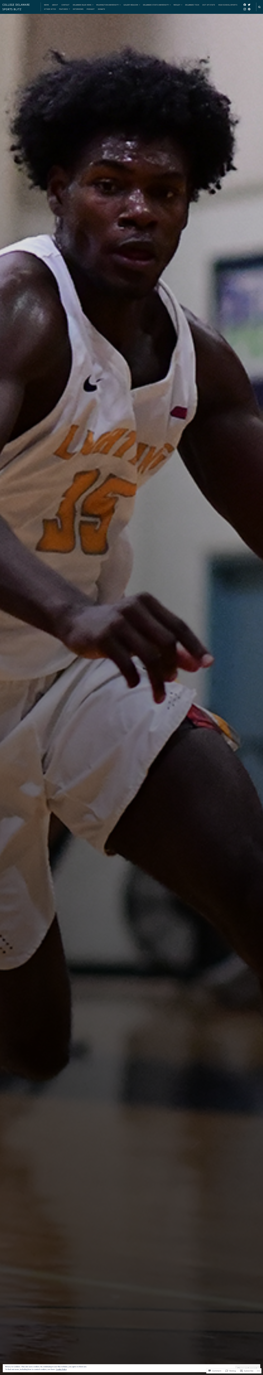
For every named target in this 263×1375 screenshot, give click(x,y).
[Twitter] (249, 4)
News (46, 5)
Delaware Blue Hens (82, 5)
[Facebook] (245, 4)
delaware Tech (192, 5)
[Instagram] (245, 9)
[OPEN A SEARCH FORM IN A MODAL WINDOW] (259, 7)
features (63, 9)
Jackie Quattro (154, 730)
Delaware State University (156, 5)
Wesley (177, 5)
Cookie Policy (61, 1369)
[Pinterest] (249, 9)
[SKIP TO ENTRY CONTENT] (131, 772)
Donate (101, 9)
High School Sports (227, 5)
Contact (65, 5)
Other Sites (50, 9)
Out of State (208, 5)
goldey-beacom (130, 5)
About (55, 5)
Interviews (78, 9)
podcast (91, 9)
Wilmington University (107, 5)
